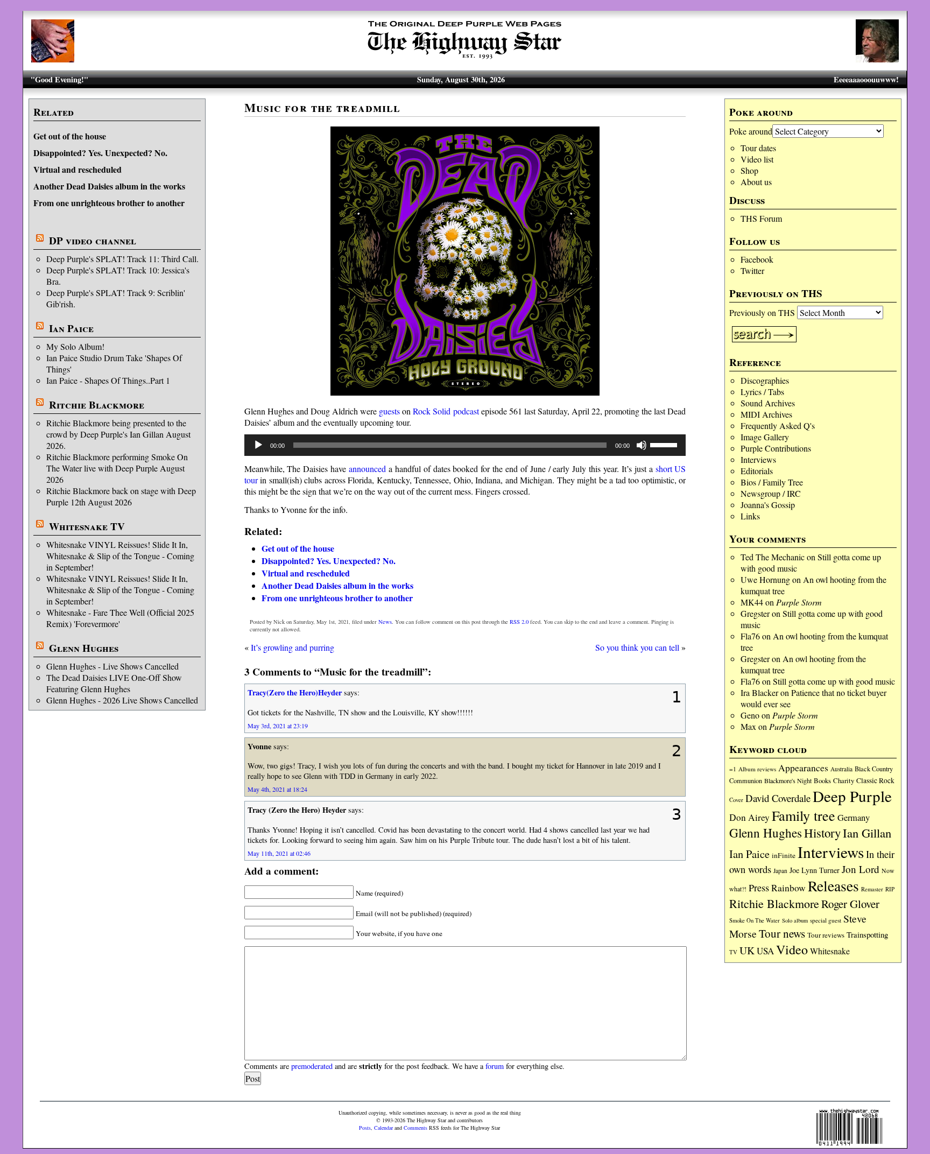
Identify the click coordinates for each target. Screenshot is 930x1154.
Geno (750, 715)
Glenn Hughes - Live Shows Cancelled (112, 666)
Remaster (872, 889)
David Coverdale (778, 798)
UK (747, 950)
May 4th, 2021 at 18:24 (277, 789)
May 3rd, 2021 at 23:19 (278, 725)
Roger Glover (850, 903)
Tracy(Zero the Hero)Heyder (295, 692)
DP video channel (92, 240)
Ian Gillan (867, 833)
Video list (757, 159)
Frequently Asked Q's (778, 425)
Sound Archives (768, 403)
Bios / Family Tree (772, 482)
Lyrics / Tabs (762, 391)
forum (494, 1066)
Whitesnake (830, 950)
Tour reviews (825, 935)
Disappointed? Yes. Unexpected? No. (100, 152)
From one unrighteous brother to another (109, 202)
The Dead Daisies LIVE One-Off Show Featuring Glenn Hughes (114, 683)
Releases (833, 886)
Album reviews (757, 769)
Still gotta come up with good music (834, 681)
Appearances (803, 768)
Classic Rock (875, 780)
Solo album (795, 920)
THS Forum (761, 218)
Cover (736, 800)
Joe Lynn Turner (815, 870)
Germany (853, 818)
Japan (780, 871)
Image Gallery (765, 436)
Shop (749, 170)
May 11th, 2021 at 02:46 (279, 853)
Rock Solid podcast (445, 411)
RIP (889, 889)
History (822, 833)
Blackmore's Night (788, 780)
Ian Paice (71, 328)
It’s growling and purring (292, 647)
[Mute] (641, 445)
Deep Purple (852, 795)
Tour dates (758, 147)
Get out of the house (69, 136)
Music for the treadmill (322, 107)
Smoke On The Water (754, 920)
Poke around (750, 131)
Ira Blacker (759, 692)
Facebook (757, 259)
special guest (825, 920)
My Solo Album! (75, 346)
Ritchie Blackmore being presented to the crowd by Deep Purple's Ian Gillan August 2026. (118, 434)
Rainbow (788, 888)
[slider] (665, 444)
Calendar (383, 1127)
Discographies (765, 380)
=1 (732, 769)
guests (389, 411)
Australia (841, 769)
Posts (365, 1127)
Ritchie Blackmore (96, 404)
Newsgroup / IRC (771, 493)
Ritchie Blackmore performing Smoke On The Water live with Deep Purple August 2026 (117, 468)
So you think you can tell (637, 647)
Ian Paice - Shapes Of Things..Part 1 (108, 380)
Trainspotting (867, 934)
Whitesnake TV (87, 526)
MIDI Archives (766, 414)
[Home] (465, 59)
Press (759, 887)
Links (750, 516)
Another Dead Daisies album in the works (109, 186)
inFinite (783, 855)
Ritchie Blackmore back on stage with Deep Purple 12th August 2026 (121, 496)
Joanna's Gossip (768, 504)
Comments (415, 1127)
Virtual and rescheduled (77, 169)
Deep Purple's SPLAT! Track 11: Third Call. (122, 258)
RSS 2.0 (519, 621)
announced (367, 468)
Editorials (757, 470)
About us (756, 181)
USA (765, 951)
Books (822, 780)
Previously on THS (762, 312)
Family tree (803, 815)
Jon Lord (860, 869)
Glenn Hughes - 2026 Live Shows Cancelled (122, 700)
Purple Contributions (776, 448)
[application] (465, 445)
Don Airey (749, 817)
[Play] (258, 445)
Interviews (758, 459)
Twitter (752, 270)
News (385, 621)
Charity (843, 780)
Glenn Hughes (83, 648)
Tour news (782, 933)
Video (792, 949)
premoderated (312, 1066)
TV (733, 952)
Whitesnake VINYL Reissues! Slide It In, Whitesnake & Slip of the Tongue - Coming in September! (120, 556)
